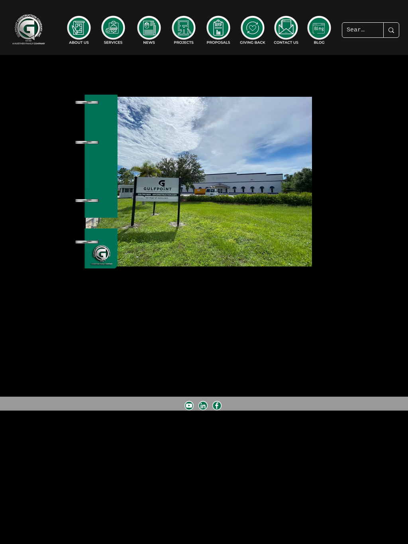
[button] (199, 181)
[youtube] (189, 406)
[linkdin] (203, 406)
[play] (292, 313)
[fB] (217, 406)
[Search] (391, 30)
